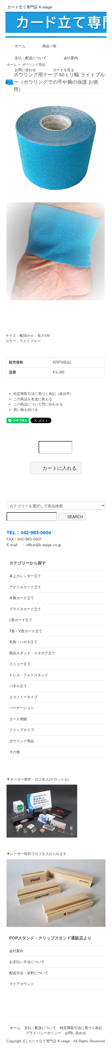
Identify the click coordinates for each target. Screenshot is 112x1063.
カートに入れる (59, 467)
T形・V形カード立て (25, 631)
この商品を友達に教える (32, 399)
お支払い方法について (27, 962)
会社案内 (71, 58)
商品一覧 (49, 46)
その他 (14, 752)
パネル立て (18, 686)
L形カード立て (20, 620)
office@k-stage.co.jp (43, 545)
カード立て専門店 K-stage (29, 7)
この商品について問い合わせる (38, 404)
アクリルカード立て (25, 587)
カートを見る (63, 70)
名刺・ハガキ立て (23, 642)
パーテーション (21, 708)
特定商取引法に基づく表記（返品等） (43, 394)
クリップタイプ (21, 730)
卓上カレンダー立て (25, 576)
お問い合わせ (25, 70)
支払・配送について (30, 58)
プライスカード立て (25, 609)
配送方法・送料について (28, 973)
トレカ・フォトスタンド (28, 675)
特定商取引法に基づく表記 (81, 1028)
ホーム (20, 46)
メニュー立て (19, 664)
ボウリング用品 (21, 741)
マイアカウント (21, 984)
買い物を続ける (25, 410)
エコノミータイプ (23, 697)
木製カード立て (21, 598)
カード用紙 (18, 719)
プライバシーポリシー (43, 1033)
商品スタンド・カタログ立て (32, 653)
